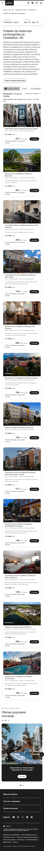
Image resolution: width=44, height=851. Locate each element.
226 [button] (17, 343)
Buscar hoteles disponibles (15, 81)
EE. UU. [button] (11, 10)
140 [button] (17, 291)
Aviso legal (20, 839)
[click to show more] (41, 754)
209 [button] (17, 239)
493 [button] (17, 641)
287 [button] (17, 190)
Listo (28, 20)
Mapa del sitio (7, 842)
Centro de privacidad (9, 839)
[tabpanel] (22, 21)
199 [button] (17, 693)
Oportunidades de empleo (29, 834)
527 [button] (17, 138)
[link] (12, 130)
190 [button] (17, 437)
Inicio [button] (5, 10)
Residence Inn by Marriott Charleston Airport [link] (21, 378)
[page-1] (20, 785)
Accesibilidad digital (31, 839)
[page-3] (23, 785)
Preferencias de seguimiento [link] (11, 834)
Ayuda (15, 842)
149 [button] (17, 540)
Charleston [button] (31, 10)
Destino (8, 20)
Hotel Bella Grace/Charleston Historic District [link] (21, 129)
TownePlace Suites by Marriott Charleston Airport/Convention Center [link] (20, 473)
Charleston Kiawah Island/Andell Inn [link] (18, 627)
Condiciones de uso (8, 837)
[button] (12, 21)
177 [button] (17, 489)
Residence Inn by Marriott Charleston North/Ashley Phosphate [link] (18, 525)
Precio (24, 89)
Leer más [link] (22, 776)
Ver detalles (8, 134)
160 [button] (17, 392)
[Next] (37, 114)
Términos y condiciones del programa (27, 837)
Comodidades (35, 89)
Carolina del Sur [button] (21, 10)
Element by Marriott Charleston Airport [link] (19, 427)
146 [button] (17, 592)
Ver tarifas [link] (34, 139)
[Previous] (7, 114)
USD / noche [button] (23, 139)
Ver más (4, 720)
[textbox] (11, 22)
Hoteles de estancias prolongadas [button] (14, 13)
